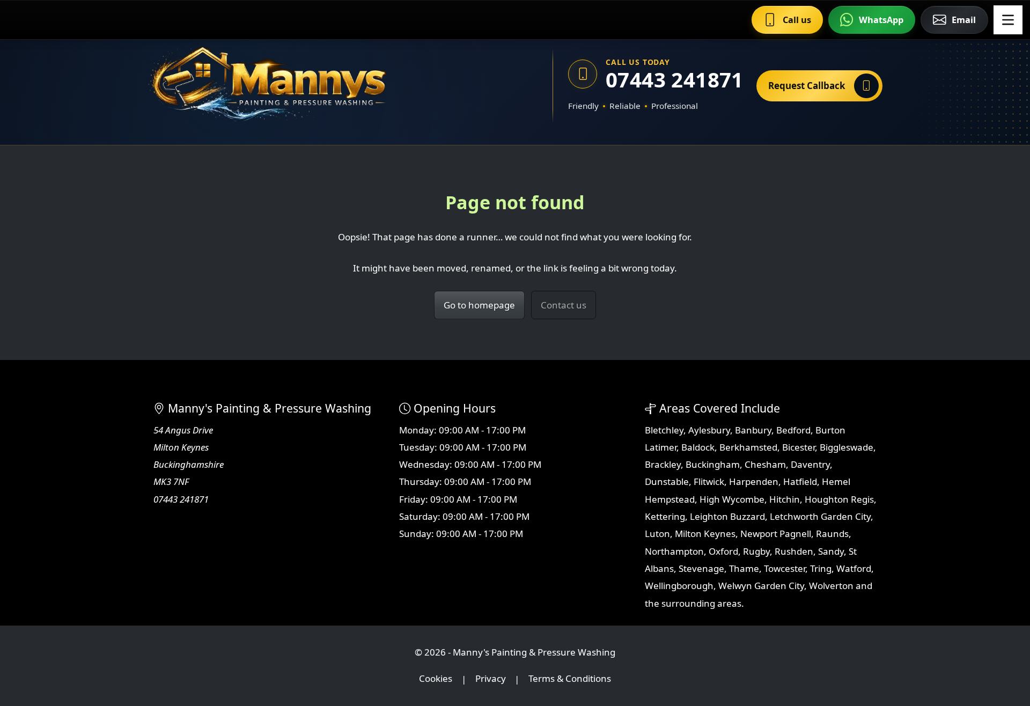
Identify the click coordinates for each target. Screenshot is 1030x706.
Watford (853, 568)
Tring (821, 568)
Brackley (663, 464)
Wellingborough (679, 585)
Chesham (765, 464)
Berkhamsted (748, 447)
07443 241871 (673, 80)
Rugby (756, 551)
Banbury (753, 430)
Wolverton (831, 585)
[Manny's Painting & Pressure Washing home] (319, 86)
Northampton (674, 551)
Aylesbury (709, 430)
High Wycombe (732, 499)
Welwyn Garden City (761, 585)
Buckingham (713, 464)
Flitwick (709, 481)
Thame (744, 568)
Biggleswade (846, 447)
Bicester (798, 447)
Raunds (832, 533)
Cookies (435, 679)
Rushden (794, 551)
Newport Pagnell (775, 533)
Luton (657, 533)
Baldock (698, 447)
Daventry (810, 464)
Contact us (563, 305)
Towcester (784, 568)
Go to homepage (479, 305)
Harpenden (753, 481)
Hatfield (800, 481)
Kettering (665, 516)
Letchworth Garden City (820, 516)
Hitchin (784, 499)
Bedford (793, 430)
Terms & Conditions (569, 679)
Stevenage (701, 568)
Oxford (723, 551)
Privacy (490, 679)
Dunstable (667, 481)
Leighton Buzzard (727, 516)
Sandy (831, 551)
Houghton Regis (839, 499)
